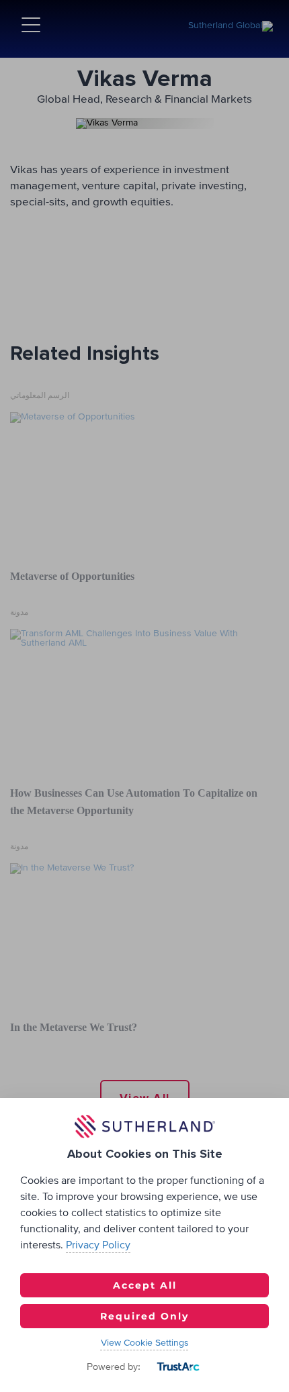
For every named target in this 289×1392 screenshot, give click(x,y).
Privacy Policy (98, 1245)
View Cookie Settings (145, 1343)
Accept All (145, 1285)
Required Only (144, 1316)
